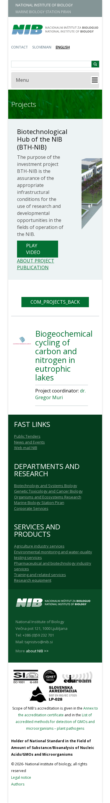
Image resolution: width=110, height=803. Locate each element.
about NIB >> (37, 650)
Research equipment (32, 580)
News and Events (29, 442)
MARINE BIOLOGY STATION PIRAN (43, 11)
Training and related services (40, 574)
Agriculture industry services (39, 546)
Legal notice (21, 777)
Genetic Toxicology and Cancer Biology (48, 491)
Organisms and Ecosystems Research (47, 497)
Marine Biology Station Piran (39, 502)
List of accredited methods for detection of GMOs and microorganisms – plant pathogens (55, 721)
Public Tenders (27, 436)
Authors (17, 784)
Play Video (33, 248)
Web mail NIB (25, 447)
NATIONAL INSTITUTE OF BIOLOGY (44, 5)
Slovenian (41, 47)
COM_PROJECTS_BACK (55, 302)
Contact (19, 47)
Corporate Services (31, 508)
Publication (33, 267)
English (63, 47)
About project (35, 261)
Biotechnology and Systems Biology (45, 485)
